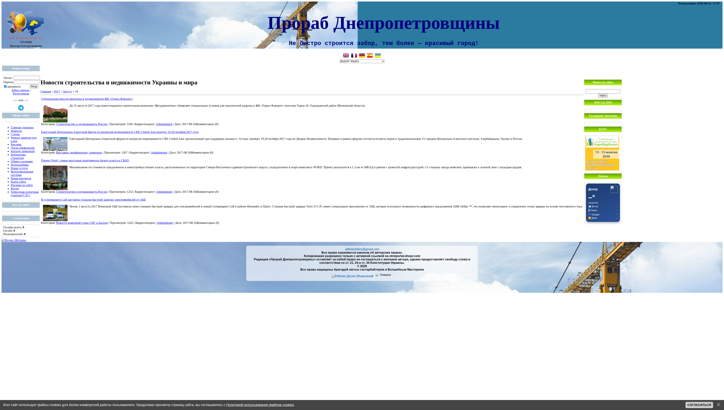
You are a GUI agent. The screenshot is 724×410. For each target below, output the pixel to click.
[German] (362, 55)
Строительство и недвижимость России (81, 124)
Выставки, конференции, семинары (79, 152)
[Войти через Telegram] (21, 108)
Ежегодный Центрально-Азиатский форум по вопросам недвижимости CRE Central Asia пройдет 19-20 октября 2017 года (120, 132)
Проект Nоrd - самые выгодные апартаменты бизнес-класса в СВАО (85, 160)
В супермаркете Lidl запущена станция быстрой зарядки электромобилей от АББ (93, 199)
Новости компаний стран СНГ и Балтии (82, 222)
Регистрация (21, 93)
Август (67, 91)
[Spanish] (370, 55)
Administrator (164, 124)
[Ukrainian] (378, 55)
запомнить (14, 86)
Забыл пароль (20, 90)
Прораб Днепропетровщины (384, 22)
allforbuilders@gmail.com (362, 249)
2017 (57, 91)
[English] (346, 55)
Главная (46, 91)
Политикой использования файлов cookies (260, 405)
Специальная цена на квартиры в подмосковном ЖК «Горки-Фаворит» (87, 98)
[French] (354, 55)
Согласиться (699, 405)
